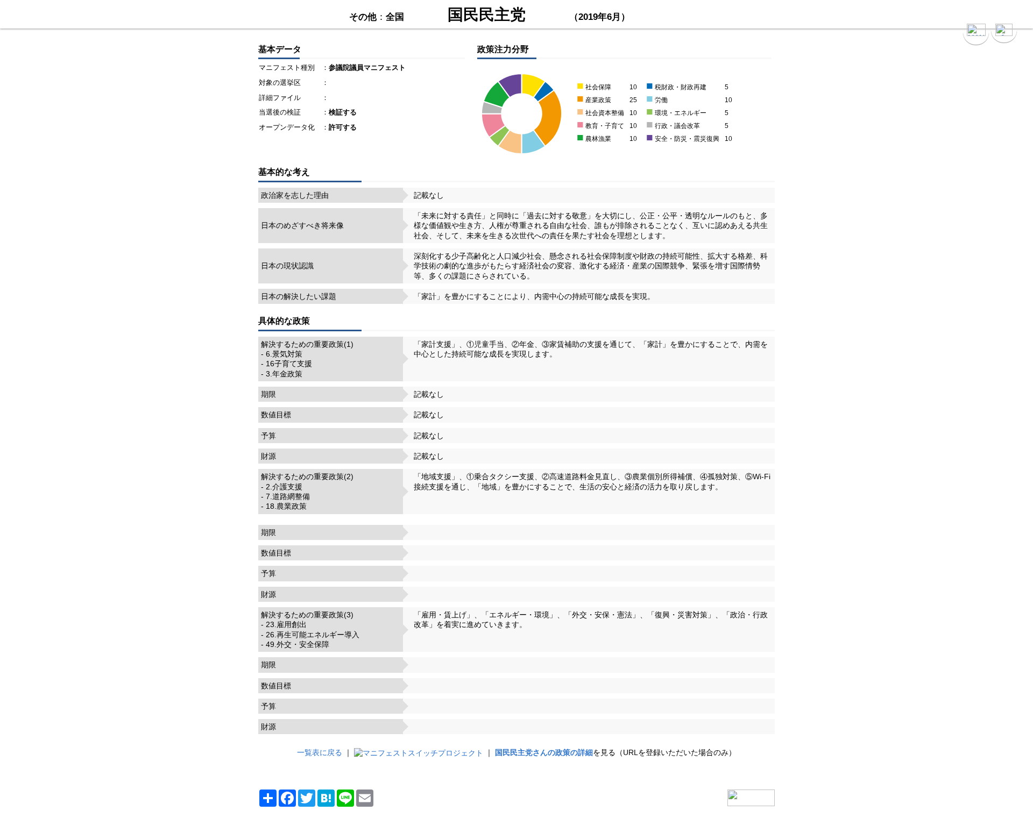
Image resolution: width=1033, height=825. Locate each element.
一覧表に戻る (319, 752)
